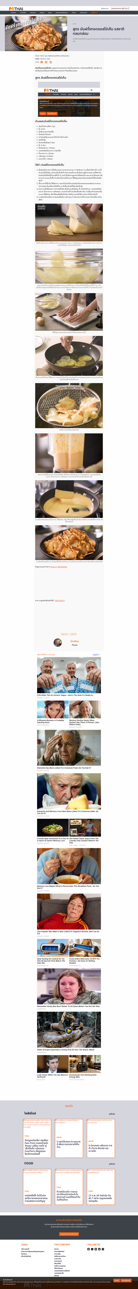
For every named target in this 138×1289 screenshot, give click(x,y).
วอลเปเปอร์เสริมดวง (62, 12)
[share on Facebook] (42, 62)
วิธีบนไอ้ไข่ (57, 1263)
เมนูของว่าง (64, 634)
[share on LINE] (51, 62)
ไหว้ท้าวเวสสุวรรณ (60, 1266)
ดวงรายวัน (57, 1259)
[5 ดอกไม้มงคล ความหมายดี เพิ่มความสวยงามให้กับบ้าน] (69, 1127)
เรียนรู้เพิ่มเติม (126, 1280)
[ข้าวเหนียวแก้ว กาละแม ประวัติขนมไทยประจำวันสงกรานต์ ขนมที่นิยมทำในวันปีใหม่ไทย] (69, 1177)
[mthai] (16, 8)
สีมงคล (56, 1275)
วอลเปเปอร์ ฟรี (59, 1273)
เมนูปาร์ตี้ (73, 634)
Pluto (74, 645)
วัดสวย (74, 12)
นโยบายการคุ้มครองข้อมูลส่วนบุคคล (32, 1251)
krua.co (54, 567)
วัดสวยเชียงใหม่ (59, 1251)
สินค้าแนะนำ (104, 8)
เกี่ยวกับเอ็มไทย (26, 1256)
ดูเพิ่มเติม (112, 1114)
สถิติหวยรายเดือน (60, 1256)
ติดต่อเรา (24, 1254)
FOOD (74, 24)
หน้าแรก (13, 12)
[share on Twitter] (46, 62)
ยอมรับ (117, 1280)
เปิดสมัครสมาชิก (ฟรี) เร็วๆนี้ (69, 1234)
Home (37, 56)
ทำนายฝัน (23, 12)
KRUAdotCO (62, 567)
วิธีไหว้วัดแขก (58, 1268)
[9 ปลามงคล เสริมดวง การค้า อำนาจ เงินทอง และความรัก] (101, 1129)
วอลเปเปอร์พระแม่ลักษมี (62, 1271)
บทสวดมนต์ (83, 12)
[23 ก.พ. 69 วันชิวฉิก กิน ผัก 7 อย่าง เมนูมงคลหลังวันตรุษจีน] (101, 1179)
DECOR (59, 1137)
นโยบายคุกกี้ (25, 1249)
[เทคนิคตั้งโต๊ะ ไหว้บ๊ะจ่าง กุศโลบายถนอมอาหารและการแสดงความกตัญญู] (37, 1179)
